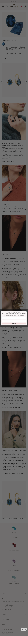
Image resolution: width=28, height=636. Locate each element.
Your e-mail (3, 316)
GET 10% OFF (14, 323)
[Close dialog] (26, 311)
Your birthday (3, 319)
